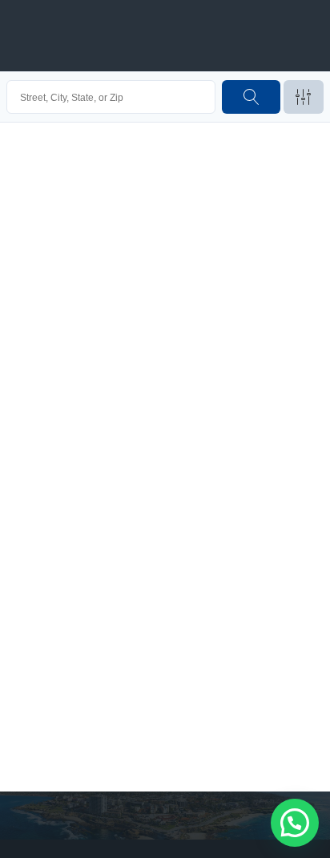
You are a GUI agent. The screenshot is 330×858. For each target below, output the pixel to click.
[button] (295, 823)
